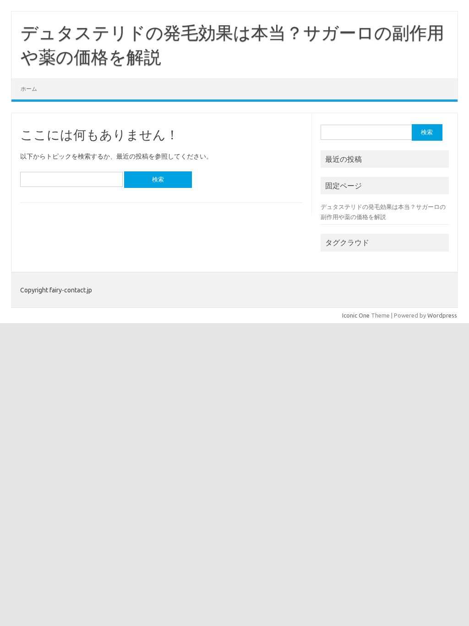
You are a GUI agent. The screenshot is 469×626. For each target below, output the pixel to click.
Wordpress (442, 315)
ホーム (29, 89)
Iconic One (356, 315)
